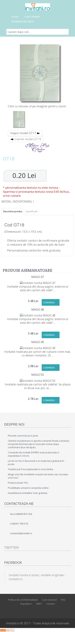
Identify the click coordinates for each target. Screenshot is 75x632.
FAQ (63, 599)
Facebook (28, 610)
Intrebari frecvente (22, 21)
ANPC (39, 603)
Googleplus (45, 610)
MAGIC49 (37, 342)
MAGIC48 (37, 310)
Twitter (11, 547)
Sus (69, 626)
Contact (50, 603)
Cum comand (32, 16)
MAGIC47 (37, 277)
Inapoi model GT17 (23, 133)
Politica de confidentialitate (23, 599)
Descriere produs (12, 211)
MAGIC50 (37, 375)
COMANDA (49, 302)
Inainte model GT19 (27, 139)
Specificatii (32, 211)
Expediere (26, 603)
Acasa (14, 16)
